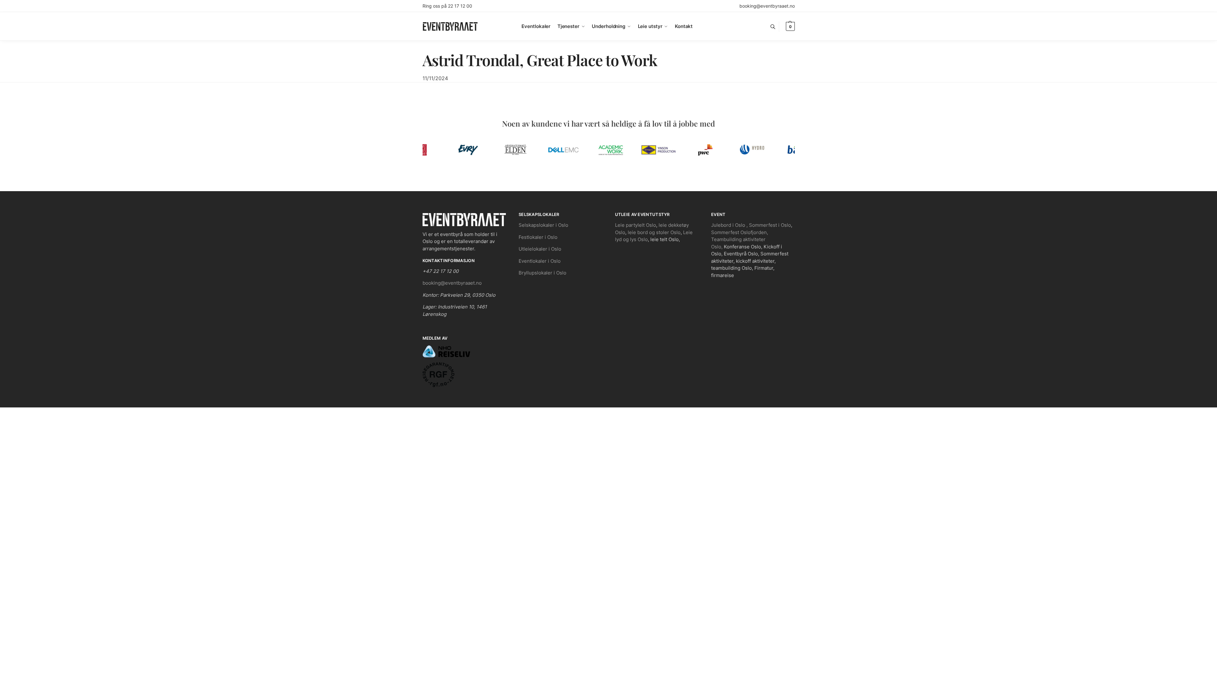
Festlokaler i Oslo (538, 237)
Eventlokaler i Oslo (540, 261)
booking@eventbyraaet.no (767, 6)
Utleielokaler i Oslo (540, 249)
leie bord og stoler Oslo (654, 232)
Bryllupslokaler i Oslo (542, 273)
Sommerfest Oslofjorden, (739, 232)
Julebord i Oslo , (730, 225)
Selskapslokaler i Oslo (543, 225)
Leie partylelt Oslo (635, 225)
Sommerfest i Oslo (770, 225)
